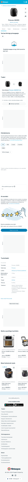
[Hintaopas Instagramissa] (15, 475)
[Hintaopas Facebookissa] (12, 475)
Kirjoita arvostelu (14, 22)
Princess (14, 268)
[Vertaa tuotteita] (25, 16)
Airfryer (13, 280)
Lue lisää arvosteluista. (14, 203)
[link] (14, 93)
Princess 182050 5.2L (15, 90)
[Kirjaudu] (26, 2)
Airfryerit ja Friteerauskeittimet (9, 5)
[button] (25, 8)
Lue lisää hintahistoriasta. (16, 140)
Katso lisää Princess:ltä (6, 298)
